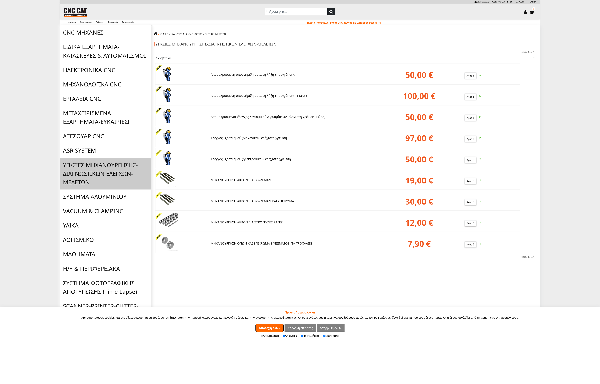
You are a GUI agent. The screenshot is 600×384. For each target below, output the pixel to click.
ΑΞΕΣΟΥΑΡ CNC (83, 136)
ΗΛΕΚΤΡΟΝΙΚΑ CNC (89, 70)
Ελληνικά (520, 1)
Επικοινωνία (128, 22)
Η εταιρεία (71, 22)
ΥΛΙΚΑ (71, 225)
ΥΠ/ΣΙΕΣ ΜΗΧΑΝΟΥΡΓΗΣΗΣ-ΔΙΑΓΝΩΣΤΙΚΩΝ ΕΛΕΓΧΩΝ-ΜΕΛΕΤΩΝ (100, 173)
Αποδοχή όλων (269, 328)
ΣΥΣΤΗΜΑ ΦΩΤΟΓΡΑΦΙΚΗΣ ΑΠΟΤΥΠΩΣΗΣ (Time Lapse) (100, 287)
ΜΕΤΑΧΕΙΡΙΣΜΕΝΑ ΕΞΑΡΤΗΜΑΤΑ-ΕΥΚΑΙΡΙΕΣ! (96, 117)
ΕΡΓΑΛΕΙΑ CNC (82, 99)
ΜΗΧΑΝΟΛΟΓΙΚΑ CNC (92, 84)
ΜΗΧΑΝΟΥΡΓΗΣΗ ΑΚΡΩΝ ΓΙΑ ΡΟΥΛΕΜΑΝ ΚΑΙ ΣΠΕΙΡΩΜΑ (252, 201)
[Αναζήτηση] (331, 11)
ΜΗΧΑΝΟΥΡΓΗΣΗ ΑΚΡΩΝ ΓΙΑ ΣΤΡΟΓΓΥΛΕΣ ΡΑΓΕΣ (247, 222)
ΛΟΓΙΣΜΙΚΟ (78, 240)
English (533, 1)
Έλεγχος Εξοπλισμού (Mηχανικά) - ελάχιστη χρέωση (249, 138)
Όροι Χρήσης (86, 22)
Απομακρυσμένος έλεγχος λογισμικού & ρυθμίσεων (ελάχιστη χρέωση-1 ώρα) (268, 116)
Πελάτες (100, 22)
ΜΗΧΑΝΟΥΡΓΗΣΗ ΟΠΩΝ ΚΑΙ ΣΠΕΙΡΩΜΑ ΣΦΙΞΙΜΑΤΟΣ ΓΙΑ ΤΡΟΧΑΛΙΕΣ (261, 243)
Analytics (291, 335)
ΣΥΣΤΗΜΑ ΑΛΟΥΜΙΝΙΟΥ (95, 196)
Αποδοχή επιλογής (300, 328)
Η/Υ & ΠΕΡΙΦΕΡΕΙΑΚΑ (91, 269)
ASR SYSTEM (79, 150)
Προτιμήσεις (311, 335)
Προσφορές (113, 22)
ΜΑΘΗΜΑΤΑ (79, 254)
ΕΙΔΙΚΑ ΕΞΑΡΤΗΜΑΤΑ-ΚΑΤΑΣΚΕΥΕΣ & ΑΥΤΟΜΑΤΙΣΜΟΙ (104, 51)
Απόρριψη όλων (330, 328)
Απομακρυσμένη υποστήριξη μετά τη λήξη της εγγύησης (253, 74)
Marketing (332, 335)
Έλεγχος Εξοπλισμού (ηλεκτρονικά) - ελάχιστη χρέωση (251, 159)
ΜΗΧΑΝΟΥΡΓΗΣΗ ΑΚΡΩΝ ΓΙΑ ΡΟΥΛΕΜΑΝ (241, 180)
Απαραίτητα (271, 335)
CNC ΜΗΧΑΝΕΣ (83, 32)
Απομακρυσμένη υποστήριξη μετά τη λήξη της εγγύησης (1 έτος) (259, 95)
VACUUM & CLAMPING (93, 211)
